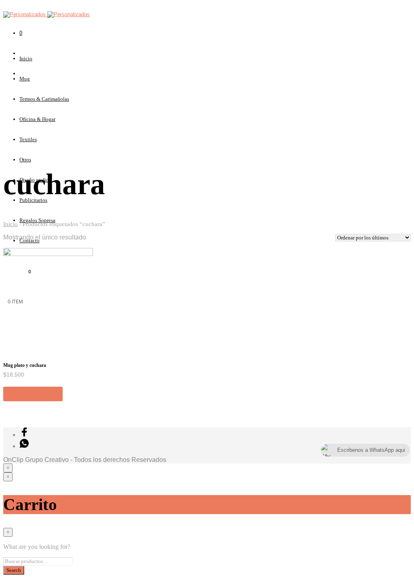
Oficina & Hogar (37, 119)
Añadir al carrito (33, 393)
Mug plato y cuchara (24, 365)
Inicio (25, 58)
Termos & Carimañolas (44, 99)
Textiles (28, 139)
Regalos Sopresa (37, 220)
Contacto (29, 240)
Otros (25, 160)
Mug (24, 79)
